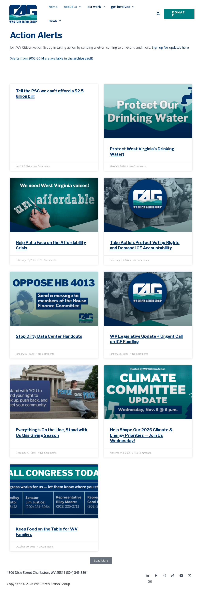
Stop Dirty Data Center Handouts (49, 336)
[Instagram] (164, 575)
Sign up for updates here (170, 47)
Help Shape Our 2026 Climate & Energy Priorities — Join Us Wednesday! (141, 435)
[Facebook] (156, 575)
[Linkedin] (147, 575)
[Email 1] (150, 581)
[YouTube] (181, 575)
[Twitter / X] (190, 575)
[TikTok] (173, 575)
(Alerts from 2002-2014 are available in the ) (51, 58)
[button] (79, 7)
